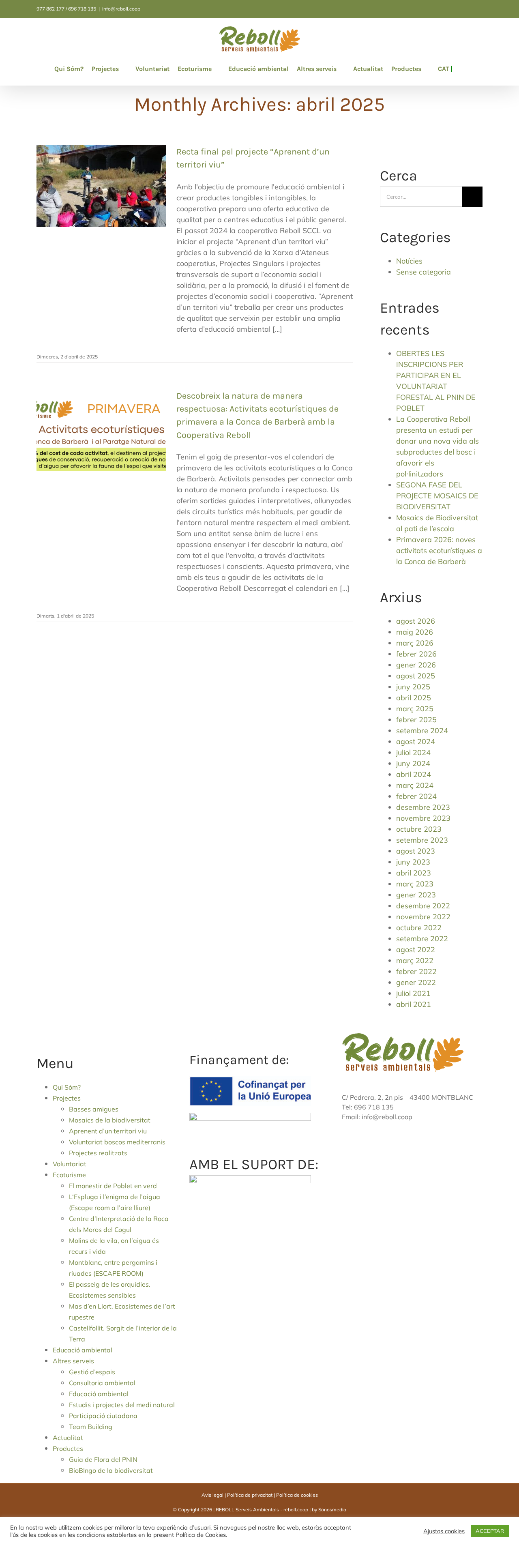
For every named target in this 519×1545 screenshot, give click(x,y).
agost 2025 (415, 675)
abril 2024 (413, 774)
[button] (454, 69)
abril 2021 (413, 1004)
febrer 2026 (416, 654)
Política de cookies (297, 1495)
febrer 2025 (416, 719)
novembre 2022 (423, 916)
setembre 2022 (422, 938)
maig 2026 (414, 632)
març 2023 (414, 883)
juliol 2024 (413, 752)
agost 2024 (415, 741)
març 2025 (414, 708)
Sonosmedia (332, 1509)
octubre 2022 (419, 927)
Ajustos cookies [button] (444, 1531)
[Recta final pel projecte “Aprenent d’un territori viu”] (101, 186)
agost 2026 (415, 621)
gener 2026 (416, 665)
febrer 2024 (416, 796)
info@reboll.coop (121, 9)
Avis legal (212, 1495)
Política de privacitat (249, 1495)
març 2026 (414, 643)
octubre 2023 (419, 829)
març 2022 (414, 960)
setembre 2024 (422, 730)
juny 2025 (413, 686)
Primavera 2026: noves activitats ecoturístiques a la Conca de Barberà (439, 550)
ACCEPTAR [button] (490, 1531)
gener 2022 (416, 982)
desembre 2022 (423, 905)
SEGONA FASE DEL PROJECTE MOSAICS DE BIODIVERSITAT (437, 495)
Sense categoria (423, 272)
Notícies (409, 261)
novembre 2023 (423, 818)
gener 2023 (416, 894)
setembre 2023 (422, 840)
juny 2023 (413, 862)
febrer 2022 (416, 971)
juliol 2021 (413, 993)
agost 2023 (415, 851)
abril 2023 (413, 873)
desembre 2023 (423, 807)
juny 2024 (413, 763)
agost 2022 (415, 949)
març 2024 (414, 785)
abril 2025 (413, 697)
